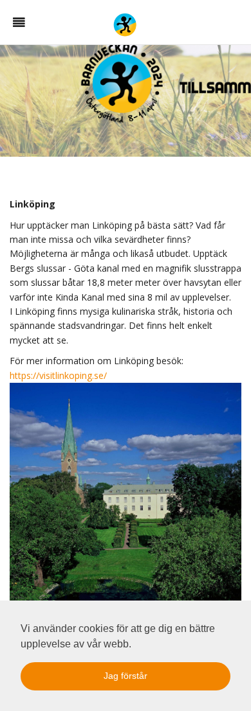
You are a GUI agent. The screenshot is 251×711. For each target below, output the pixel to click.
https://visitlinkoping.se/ (58, 375)
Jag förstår (125, 676)
